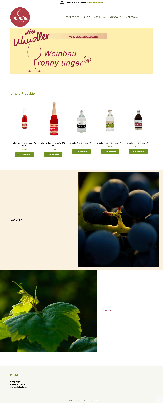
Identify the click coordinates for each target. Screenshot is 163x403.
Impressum (131, 17)
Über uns (100, 17)
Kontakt (115, 17)
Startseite (73, 17)
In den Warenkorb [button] (25, 154)
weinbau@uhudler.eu (96, 2)
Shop (86, 17)
